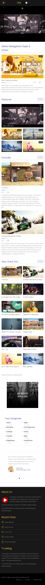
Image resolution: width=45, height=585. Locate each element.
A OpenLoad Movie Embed (11, 236)
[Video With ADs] (22, 23)
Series (26, 431)
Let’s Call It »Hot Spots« (33, 150)
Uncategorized (29, 427)
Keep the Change (10, 542)
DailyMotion (10, 440)
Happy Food (27, 332)
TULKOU (5, 187)
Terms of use (37, 580)
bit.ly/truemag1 (6, 510)
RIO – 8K (5, 349)
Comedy (9, 431)
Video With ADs (23, 30)
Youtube (6, 157)
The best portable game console (13, 314)
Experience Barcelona (31, 314)
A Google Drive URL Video (11, 297)
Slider (26, 423)
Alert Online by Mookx (9, 80)
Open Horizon (9, 527)
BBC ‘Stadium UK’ (30, 138)
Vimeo (23, 33)
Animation (9, 427)
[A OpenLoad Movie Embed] (22, 222)
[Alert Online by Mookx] (22, 66)
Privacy (27, 580)
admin (3, 82)
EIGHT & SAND (9, 537)
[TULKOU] (22, 174)
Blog (25, 436)
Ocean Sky (8, 532)
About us (19, 580)
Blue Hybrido (7, 150)
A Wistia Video (28, 297)
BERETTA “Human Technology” (13, 332)
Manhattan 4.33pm (30, 349)
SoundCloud (28, 440)
